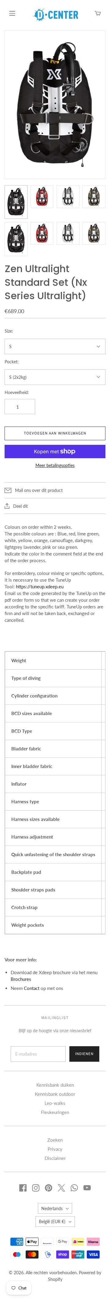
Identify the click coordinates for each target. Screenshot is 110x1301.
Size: (9, 331)
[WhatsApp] (74, 1188)
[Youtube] (87, 1188)
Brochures (21, 979)
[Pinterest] (48, 1188)
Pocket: (12, 361)
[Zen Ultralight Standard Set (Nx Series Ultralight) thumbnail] (16, 202)
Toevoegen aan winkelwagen (55, 433)
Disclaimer (55, 1158)
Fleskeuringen (55, 1112)
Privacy (55, 1149)
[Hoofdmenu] (12, 13)
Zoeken (55, 1140)
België (52, 1221)
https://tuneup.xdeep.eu (40, 586)
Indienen (84, 1054)
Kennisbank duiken (55, 1085)
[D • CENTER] (55, 14)
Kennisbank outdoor (55, 1094)
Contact (31, 988)
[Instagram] (35, 1188)
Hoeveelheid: (17, 392)
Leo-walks (55, 1103)
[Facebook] (23, 1188)
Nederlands (52, 1208)
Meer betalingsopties (55, 465)
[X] (61, 1188)
